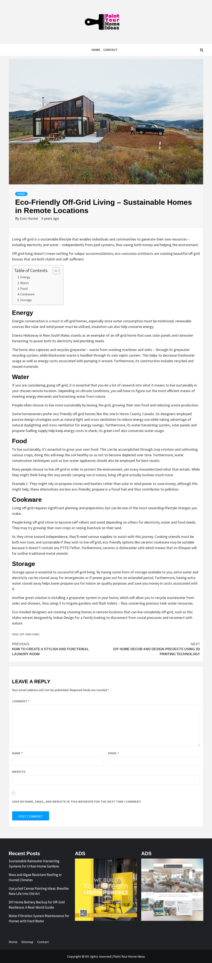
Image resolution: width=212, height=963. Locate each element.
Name (17, 753)
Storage (26, 300)
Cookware (27, 294)
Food (24, 288)
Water (24, 283)
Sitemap (27, 942)
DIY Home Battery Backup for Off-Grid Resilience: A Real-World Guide (37, 905)
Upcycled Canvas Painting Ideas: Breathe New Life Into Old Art (39, 891)
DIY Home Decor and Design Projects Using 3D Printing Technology (156, 649)
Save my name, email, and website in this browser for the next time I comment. (76, 801)
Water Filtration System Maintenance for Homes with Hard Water (39, 919)
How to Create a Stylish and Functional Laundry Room (50, 649)
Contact (110, 50)
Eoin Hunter (29, 218)
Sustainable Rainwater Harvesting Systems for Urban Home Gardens (34, 864)
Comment (20, 701)
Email (113, 753)
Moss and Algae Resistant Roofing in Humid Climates (35, 877)
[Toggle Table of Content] (54, 270)
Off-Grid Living (29, 634)
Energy (25, 277)
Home (96, 50)
